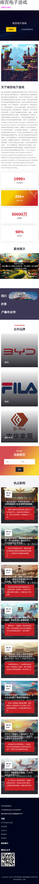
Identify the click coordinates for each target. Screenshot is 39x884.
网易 (7, 401)
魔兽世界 (9, 438)
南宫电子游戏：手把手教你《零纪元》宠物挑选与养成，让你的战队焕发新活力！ (19, 772)
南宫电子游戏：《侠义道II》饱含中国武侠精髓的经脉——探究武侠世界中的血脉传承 (19, 736)
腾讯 (7, 362)
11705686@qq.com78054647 (11, 810)
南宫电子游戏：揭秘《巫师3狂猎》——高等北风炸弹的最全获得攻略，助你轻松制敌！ (19, 579)
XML (24, 879)
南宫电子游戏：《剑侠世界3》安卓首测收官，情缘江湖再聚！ (19, 696)
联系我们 (4, 838)
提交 (19, 469)
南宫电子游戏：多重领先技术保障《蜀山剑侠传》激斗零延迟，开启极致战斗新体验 (19, 540)
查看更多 (11, 29)
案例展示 (4, 834)
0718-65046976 (27, 29)
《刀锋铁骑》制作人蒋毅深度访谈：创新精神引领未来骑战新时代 (19, 656)
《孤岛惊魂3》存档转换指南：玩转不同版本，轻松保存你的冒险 (19, 503)
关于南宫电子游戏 (7, 822)
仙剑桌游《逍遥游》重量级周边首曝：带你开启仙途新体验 (19, 619)
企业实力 (4, 830)
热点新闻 (4, 826)
